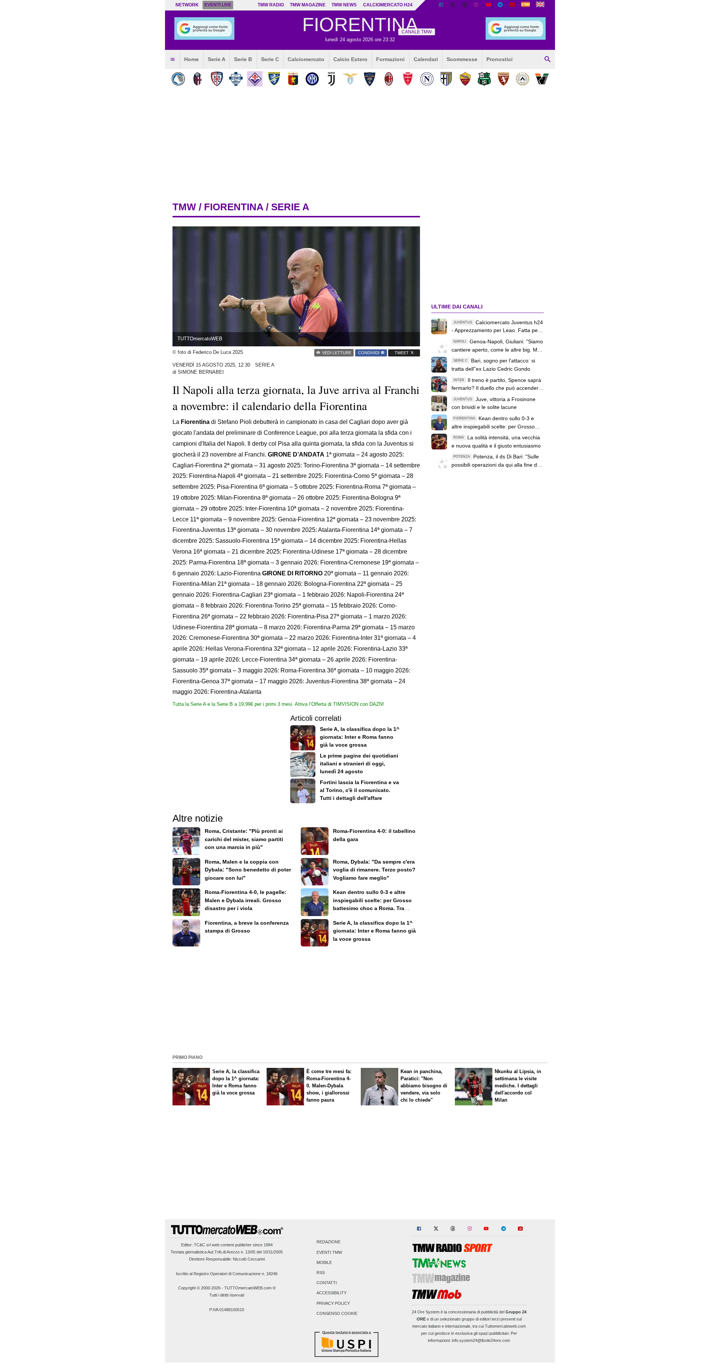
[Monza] (408, 79)
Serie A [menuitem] (216, 59)
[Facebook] (441, 5)
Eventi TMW (329, 1252)
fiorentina (233, 207)
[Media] (512, 5)
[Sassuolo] (484, 79)
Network (187, 5)
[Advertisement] (360, 1000)
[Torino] (503, 79)
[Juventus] (331, 79)
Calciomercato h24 (387, 5)
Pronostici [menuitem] (499, 59)
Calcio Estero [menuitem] (350, 59)
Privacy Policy (333, 1303)
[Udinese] (522, 79)
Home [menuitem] (191, 59)
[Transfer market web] (540, 5)
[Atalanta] (178, 79)
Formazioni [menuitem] (390, 59)
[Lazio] (350, 79)
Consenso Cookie (336, 1313)
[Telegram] (500, 5)
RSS (320, 1273)
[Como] (235, 79)
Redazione (328, 1242)
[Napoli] (427, 79)
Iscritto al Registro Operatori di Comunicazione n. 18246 (227, 1273)
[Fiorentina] (254, 79)
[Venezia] (541, 79)
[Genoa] (293, 79)
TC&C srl (202, 1245)
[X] (453, 5)
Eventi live (217, 5)
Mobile (324, 1262)
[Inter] (312, 79)
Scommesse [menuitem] (462, 59)
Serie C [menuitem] (270, 59)
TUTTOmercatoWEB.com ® (250, 1288)
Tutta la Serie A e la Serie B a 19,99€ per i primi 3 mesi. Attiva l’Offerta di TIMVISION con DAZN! (278, 704)
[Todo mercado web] (525, 5)
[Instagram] (477, 5)
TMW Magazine (308, 5)
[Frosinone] (274, 79)
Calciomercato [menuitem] (306, 59)
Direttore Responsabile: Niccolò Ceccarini (227, 1259)
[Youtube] (488, 5)
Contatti (326, 1283)
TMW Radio (271, 5)
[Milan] (388, 79)
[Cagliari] (216, 79)
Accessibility (331, 1293)
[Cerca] (547, 59)
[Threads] (465, 5)
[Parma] (446, 79)
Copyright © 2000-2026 (199, 1288)
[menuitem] (172, 59)
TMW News (344, 5)
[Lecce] (369, 79)
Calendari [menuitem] (426, 59)
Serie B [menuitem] (243, 59)
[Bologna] (197, 79)
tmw (184, 207)
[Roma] (465, 79)
